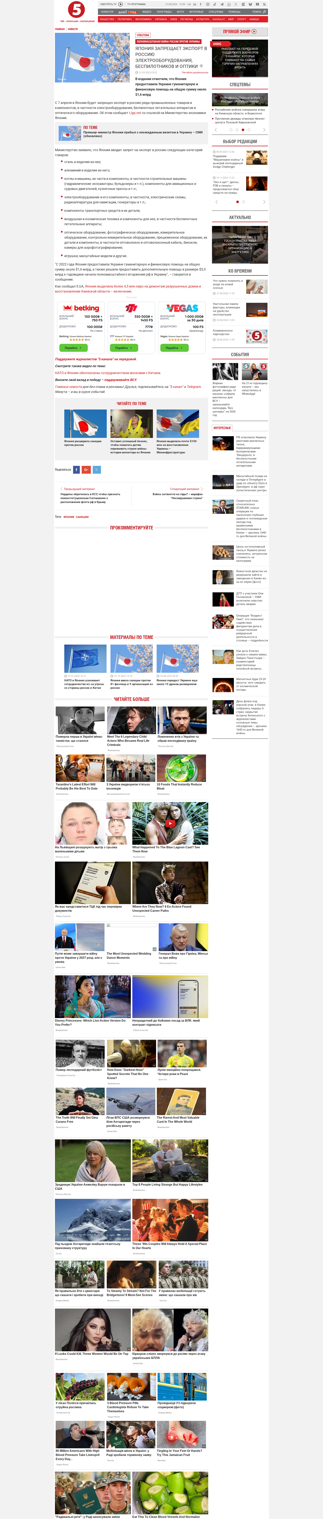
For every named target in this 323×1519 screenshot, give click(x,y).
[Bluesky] (250, 4)
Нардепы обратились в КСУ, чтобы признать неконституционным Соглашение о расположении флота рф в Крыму (90, 498)
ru (194, 4)
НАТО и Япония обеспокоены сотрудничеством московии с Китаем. (108, 373)
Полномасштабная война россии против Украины (168, 41)
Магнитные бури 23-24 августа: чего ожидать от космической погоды (251, 684)
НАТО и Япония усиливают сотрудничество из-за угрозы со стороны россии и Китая (84, 684)
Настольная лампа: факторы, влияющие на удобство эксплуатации (226, 309)
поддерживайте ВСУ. (120, 380)
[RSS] (264, 4)
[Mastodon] (243, 4)
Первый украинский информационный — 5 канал (76, 12)
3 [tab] (243, 130)
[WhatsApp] (229, 4)
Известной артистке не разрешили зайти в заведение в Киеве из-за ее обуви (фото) (251, 577)
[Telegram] (221, 4)
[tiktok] (214, 4)
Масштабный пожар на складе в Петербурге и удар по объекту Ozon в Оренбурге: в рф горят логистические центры (251, 483)
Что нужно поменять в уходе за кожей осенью (228, 284)
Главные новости (68, 387)
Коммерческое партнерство (223, 332)
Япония (69, 516)
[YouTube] (257, 4)
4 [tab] (249, 130)
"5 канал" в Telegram (185, 387)
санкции (82, 516)
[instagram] (207, 4)
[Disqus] (131, 585)
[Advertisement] (131, 326)
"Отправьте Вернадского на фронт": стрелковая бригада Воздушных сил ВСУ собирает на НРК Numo (227, 190)
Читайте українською (195, 71)
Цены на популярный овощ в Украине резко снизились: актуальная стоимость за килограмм (251, 553)
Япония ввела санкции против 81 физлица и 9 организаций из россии (131, 684)
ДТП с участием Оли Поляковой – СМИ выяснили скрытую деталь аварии (249, 599)
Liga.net (135, 113)
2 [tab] (237, 130)
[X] (236, 4)
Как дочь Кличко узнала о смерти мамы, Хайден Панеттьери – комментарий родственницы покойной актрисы (251, 659)
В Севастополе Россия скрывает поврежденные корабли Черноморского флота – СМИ (237, 113)
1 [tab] (231, 130)
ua (189, 4)
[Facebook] (200, 4)
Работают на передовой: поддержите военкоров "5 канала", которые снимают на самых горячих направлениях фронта (227, 166)
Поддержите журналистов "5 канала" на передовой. (96, 359)
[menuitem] (107, 12)
